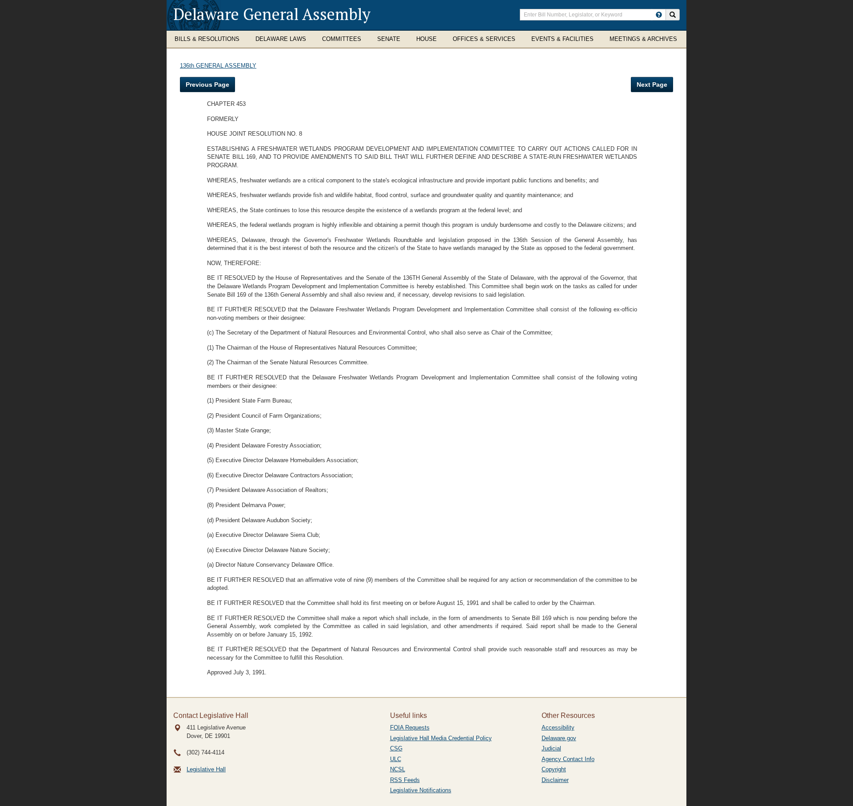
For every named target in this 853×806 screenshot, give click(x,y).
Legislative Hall (206, 769)
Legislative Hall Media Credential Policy (441, 738)
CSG (396, 748)
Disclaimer (555, 780)
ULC (395, 759)
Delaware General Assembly (272, 14)
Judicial (551, 748)
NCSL (397, 769)
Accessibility (558, 727)
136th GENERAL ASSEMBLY (218, 65)
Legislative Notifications (420, 790)
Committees (341, 39)
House (426, 39)
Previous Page (207, 84)
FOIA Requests (410, 727)
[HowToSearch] (659, 14)
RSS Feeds (405, 780)
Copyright (554, 769)
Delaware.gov (559, 738)
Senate (388, 39)
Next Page (652, 84)
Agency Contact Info (568, 759)
